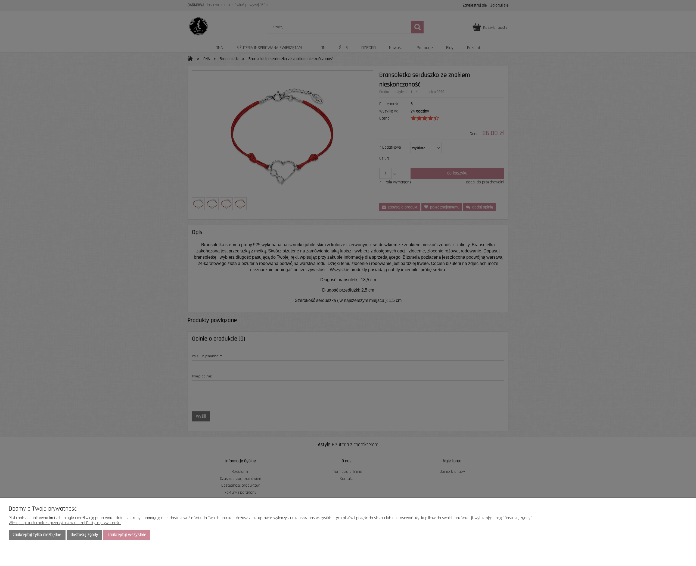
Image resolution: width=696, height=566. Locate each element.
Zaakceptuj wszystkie (127, 535)
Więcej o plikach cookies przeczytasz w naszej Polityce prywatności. (65, 523)
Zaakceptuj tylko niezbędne (37, 535)
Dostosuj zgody (84, 535)
